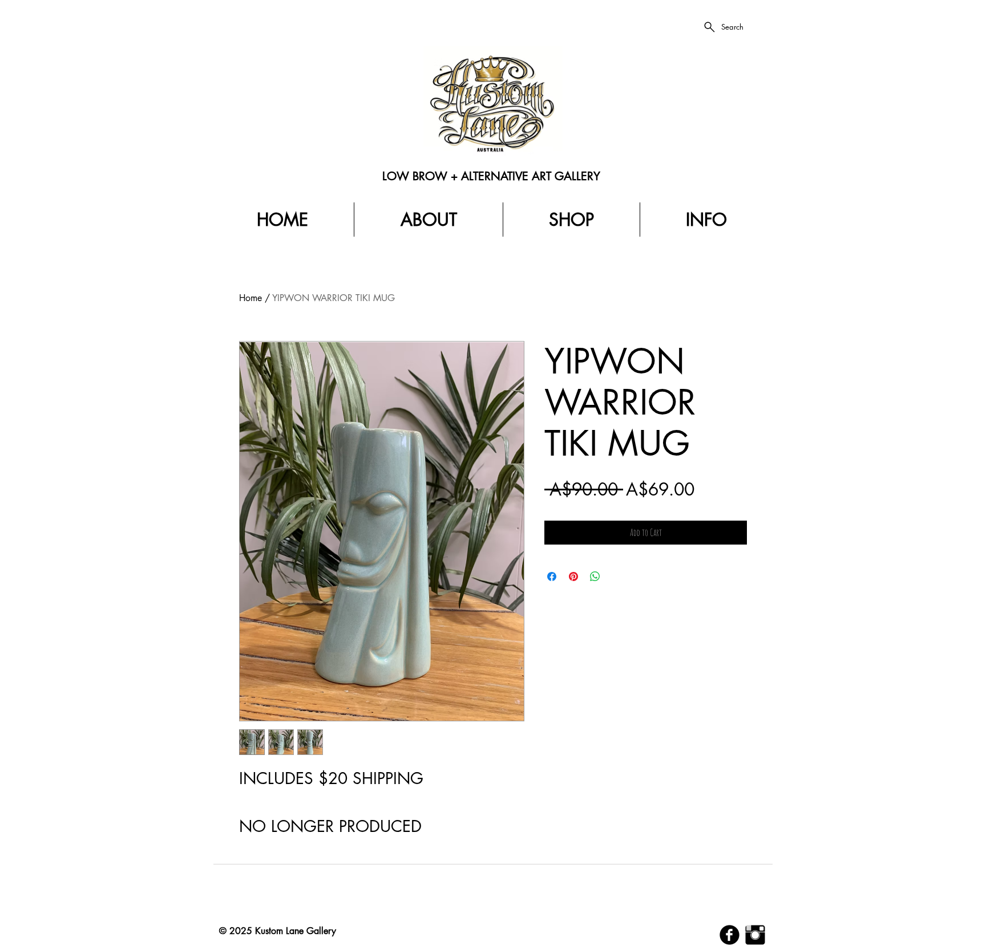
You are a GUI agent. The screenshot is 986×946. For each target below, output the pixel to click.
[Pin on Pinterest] (573, 576)
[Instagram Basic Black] (755, 935)
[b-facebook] (730, 935)
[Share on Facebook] (552, 576)
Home (250, 298)
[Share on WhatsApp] (595, 576)
